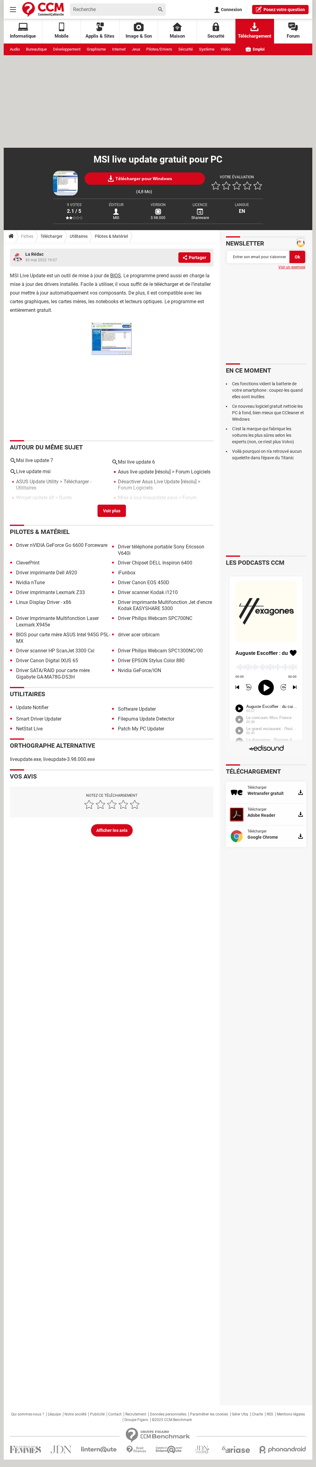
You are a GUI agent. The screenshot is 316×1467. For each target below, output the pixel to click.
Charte (257, 1414)
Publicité (97, 1414)
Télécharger (51, 236)
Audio (15, 49)
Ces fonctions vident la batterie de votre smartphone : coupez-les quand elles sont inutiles (267, 390)
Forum (293, 36)
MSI (116, 218)
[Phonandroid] (283, 1449)
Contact (115, 1414)
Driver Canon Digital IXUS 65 (47, 660)
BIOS (115, 276)
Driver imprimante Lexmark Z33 (50, 592)
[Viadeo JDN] (202, 1449)
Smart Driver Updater (38, 719)
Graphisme (96, 49)
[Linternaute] (99, 1450)
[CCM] (43, 9)
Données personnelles (168, 1414)
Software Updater (137, 709)
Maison (177, 36)
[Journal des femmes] (25, 1449)
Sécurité (185, 49)
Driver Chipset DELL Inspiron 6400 (155, 563)
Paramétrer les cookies (209, 1414)
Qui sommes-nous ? (27, 1414)
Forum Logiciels (193, 472)
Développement (67, 49)
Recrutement (135, 1414)
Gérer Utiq (240, 1414)
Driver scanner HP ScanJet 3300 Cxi (55, 651)
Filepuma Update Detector (146, 719)
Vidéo (226, 49)
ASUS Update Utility (37, 482)
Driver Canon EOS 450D (143, 582)
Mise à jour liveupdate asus (147, 498)
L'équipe (54, 1414)
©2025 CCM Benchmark (172, 1420)
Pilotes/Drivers (159, 49)
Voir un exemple (291, 267)
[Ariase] (236, 1449)
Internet (119, 49)
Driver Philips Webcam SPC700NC (155, 618)
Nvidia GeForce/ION (139, 670)
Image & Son (139, 36)
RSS (270, 1414)
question (284, 9)
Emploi (258, 49)
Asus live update (136, 472)
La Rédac (34, 254)
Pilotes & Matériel (111, 236)
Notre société (75, 1414)
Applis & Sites (99, 36)
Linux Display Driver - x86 (43, 602)
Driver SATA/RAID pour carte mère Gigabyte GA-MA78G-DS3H (53, 673)
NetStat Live (29, 729)
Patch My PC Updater (141, 729)
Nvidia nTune (30, 582)
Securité (215, 36)
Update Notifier (32, 707)
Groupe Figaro (136, 1420)
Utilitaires (79, 236)
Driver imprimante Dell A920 (46, 573)
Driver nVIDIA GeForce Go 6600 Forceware (61, 545)
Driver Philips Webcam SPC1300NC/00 (160, 651)
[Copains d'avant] (169, 1449)
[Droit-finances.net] (136, 1449)
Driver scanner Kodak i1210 (148, 592)
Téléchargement (254, 36)
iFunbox (126, 573)
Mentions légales (291, 1414)
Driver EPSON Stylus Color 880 (151, 660)
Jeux (136, 49)
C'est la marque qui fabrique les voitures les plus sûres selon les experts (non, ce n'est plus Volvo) (263, 435)
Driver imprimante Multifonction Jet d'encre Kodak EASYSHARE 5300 (165, 605)
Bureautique (36, 49)
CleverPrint (28, 563)
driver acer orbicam (139, 635)
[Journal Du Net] (61, 1449)
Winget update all (35, 498)
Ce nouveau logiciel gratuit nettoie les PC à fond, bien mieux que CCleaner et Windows (268, 413)
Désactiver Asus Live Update (149, 482)
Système (206, 49)
